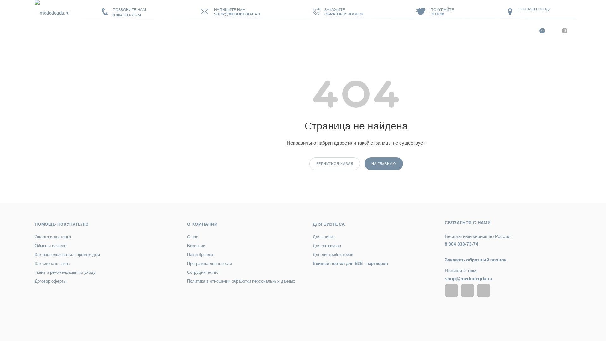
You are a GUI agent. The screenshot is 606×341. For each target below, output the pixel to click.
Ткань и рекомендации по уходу (65, 272)
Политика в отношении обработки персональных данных (241, 281)
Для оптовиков (327, 245)
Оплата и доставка (53, 237)
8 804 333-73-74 (127, 15)
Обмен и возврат (51, 245)
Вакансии (196, 245)
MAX (483, 290)
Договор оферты (50, 281)
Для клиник (324, 237)
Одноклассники (467, 290)
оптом (437, 14)
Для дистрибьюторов (333, 254)
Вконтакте (451, 290)
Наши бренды (200, 254)
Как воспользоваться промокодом (67, 254)
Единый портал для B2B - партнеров (350, 263)
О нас (192, 237)
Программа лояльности (209, 263)
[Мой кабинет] (518, 32)
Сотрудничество (202, 272)
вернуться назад (334, 163)
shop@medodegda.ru (237, 14)
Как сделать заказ (52, 263)
